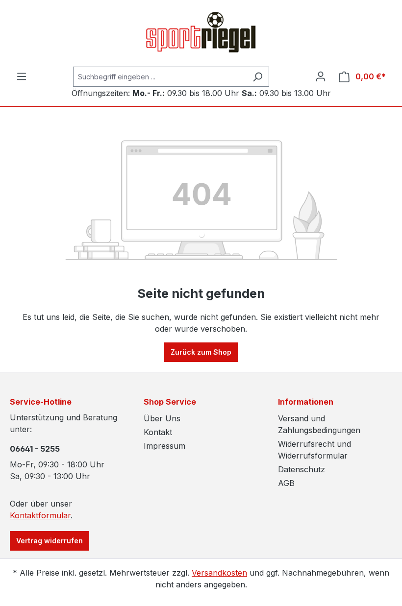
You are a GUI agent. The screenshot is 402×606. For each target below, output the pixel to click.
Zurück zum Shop (201, 352)
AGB (286, 483)
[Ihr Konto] (320, 76)
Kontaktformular (40, 515)
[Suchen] (257, 77)
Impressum (164, 446)
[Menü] (21, 76)
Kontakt (158, 432)
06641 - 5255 (35, 449)
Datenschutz (301, 469)
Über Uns (162, 418)
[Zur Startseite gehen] (201, 33)
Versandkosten (219, 573)
